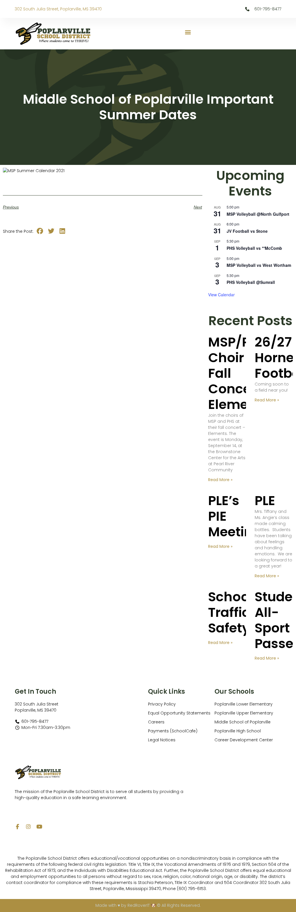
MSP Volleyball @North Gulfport (258, 214)
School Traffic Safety (230, 612)
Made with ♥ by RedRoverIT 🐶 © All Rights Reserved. (148, 905)
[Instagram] (28, 826)
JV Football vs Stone (247, 231)
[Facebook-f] (17, 826)
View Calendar (221, 294)
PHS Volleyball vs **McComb (254, 248)
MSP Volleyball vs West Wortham (259, 265)
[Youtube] (39, 826)
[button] (188, 32)
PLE (265, 501)
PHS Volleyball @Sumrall (251, 282)
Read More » (220, 480)
